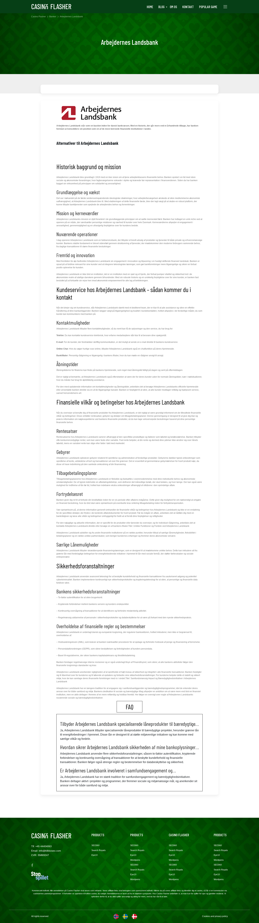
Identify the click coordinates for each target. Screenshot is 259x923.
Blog (161, 7)
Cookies (206, 916)
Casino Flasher (38, 16)
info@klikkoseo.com (50, 850)
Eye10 (94, 855)
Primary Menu (225, 6)
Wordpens (135, 860)
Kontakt (188, 7)
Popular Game (208, 7)
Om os (173, 7)
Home (150, 7)
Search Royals (98, 850)
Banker (52, 16)
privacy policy (221, 916)
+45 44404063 (43, 846)
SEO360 (95, 845)
